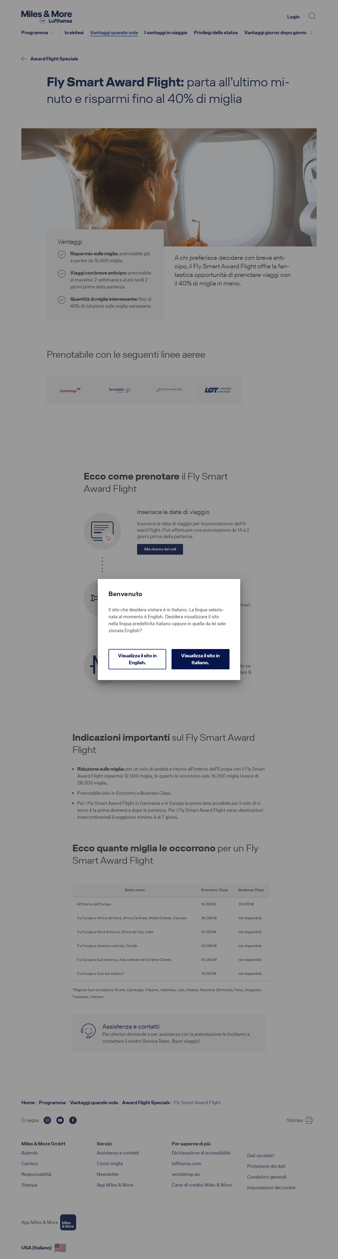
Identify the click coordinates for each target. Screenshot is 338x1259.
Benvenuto (125, 594)
